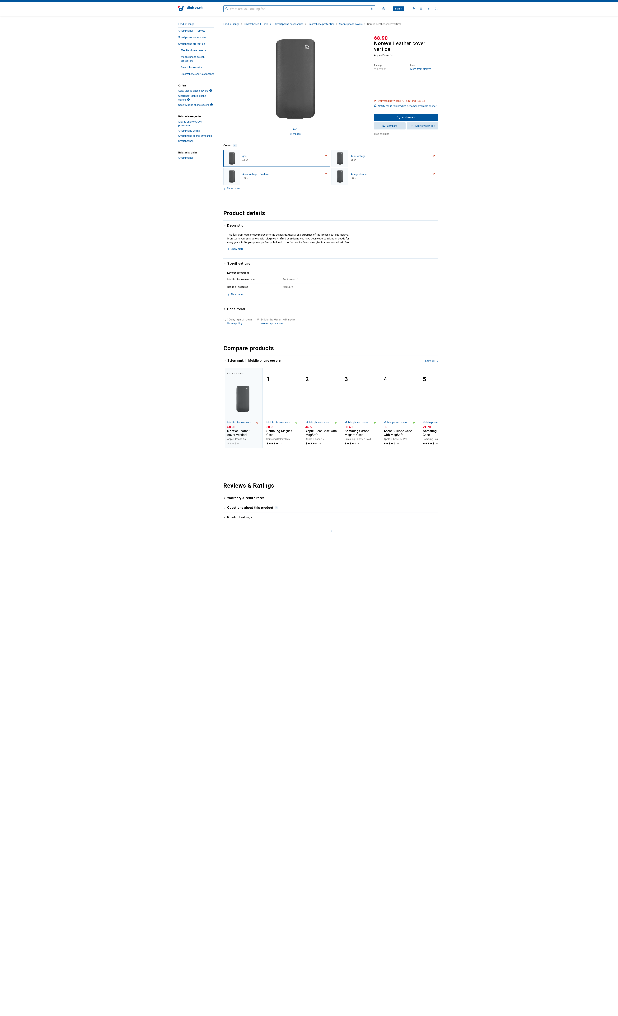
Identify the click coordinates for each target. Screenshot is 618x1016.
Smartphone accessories (192, 37)
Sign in (398, 8)
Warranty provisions (272, 323)
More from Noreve (420, 67)
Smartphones (185, 141)
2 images (295, 133)
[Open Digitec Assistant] (413, 8)
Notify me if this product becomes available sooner (407, 106)
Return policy (234, 323)
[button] (406, 101)
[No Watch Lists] (428, 8)
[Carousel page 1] (294, 129)
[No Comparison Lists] (421, 8)
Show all (430, 360)
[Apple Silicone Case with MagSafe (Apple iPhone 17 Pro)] (399, 408)
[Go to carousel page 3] (333, 454)
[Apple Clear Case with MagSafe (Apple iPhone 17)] (321, 408)
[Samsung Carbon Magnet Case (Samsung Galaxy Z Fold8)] (360, 408)
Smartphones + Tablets (191, 30)
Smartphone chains (191, 67)
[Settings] (383, 8)
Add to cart (408, 117)
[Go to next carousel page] (432, 408)
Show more (233, 188)
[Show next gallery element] (368, 79)
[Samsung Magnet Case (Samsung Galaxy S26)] (282, 408)
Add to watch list (425, 125)
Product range (186, 24)
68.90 (381, 38)
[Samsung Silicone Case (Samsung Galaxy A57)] (438, 408)
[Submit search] (226, 8)
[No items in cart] (436, 8)
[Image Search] (371, 8)
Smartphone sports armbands (197, 74)
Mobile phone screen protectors (193, 58)
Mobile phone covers (193, 50)
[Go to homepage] (190, 8)
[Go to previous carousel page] (229, 408)
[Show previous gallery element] (223, 79)
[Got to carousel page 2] (296, 129)
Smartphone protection (191, 43)
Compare (392, 125)
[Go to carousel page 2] (330, 454)
